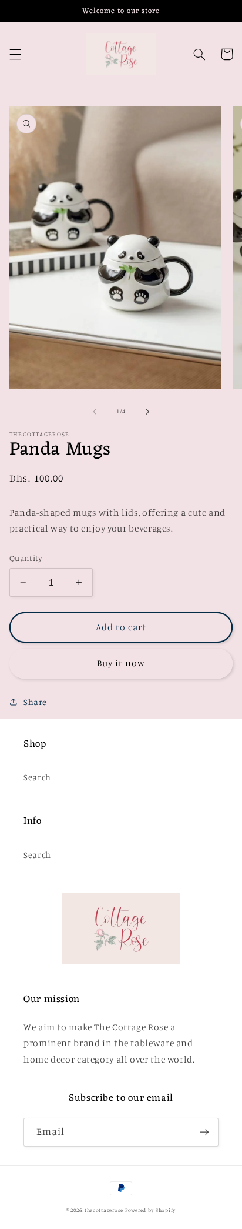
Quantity (25, 558)
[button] (15, 54)
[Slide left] (94, 412)
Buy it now (121, 663)
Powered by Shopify (150, 1210)
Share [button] (35, 702)
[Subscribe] (204, 1132)
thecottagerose (104, 1210)
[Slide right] (147, 412)
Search (37, 777)
